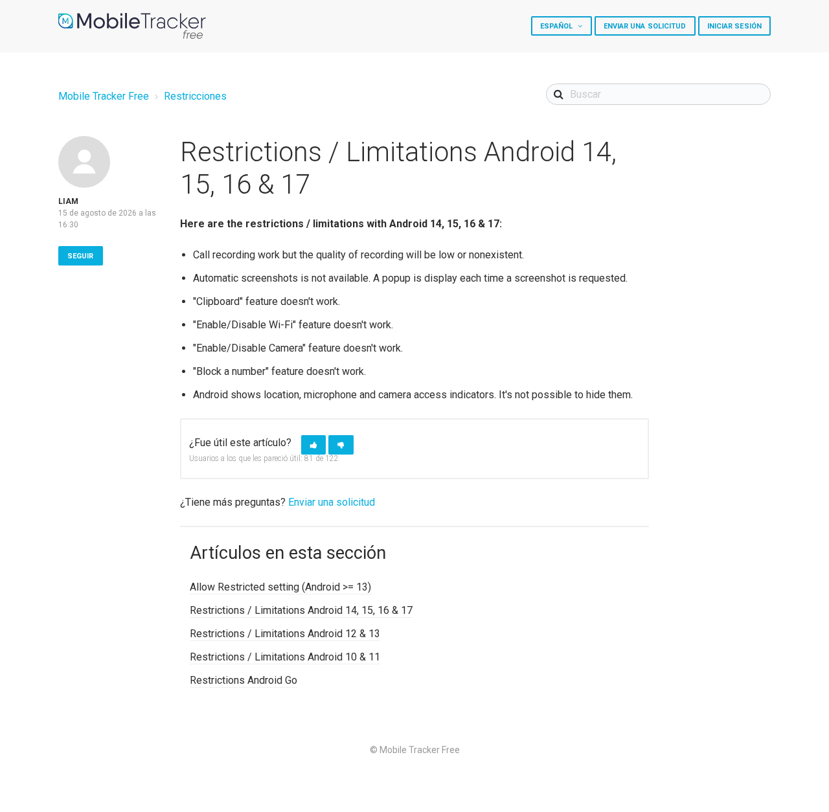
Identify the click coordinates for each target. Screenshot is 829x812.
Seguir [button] (80, 256)
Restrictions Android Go (243, 680)
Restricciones (195, 96)
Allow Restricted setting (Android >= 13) (280, 587)
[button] (313, 445)
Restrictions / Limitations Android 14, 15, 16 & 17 (301, 610)
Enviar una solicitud (645, 26)
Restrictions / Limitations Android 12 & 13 (285, 633)
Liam (68, 201)
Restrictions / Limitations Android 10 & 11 (285, 657)
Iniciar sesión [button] (734, 26)
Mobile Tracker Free (103, 96)
